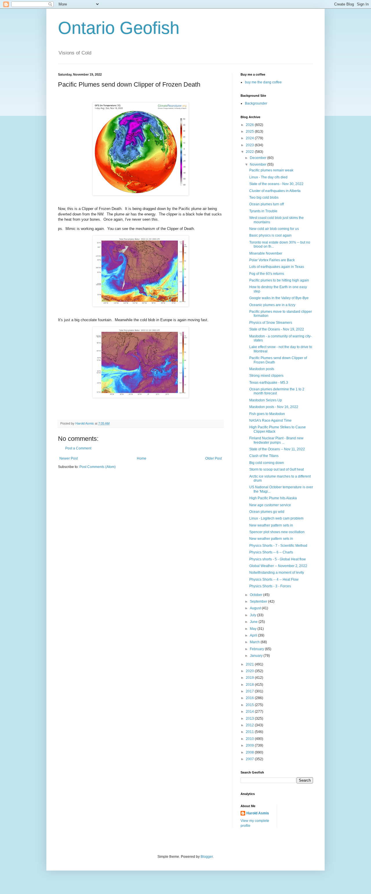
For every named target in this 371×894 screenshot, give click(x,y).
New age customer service (270, 505)
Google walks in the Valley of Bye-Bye (279, 298)
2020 (250, 671)
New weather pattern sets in (271, 525)
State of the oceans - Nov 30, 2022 (276, 184)
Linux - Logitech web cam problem (276, 518)
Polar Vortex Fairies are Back (272, 260)
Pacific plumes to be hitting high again (279, 280)
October (256, 595)
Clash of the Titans (264, 456)
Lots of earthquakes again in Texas (276, 267)
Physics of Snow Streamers (270, 323)
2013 (250, 718)
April (254, 635)
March (255, 642)
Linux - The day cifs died (268, 177)
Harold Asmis (257, 813)
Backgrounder (256, 103)
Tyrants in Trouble (263, 211)
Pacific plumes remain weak (271, 170)
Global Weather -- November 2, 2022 (278, 566)
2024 (250, 138)
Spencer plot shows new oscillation (277, 532)
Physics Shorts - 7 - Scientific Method (278, 546)
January (256, 656)
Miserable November (265, 253)
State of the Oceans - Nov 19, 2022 (276, 329)
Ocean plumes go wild (266, 512)
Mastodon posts (261, 369)
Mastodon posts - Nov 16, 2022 (273, 407)
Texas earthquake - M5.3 (268, 383)
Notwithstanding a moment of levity (276, 573)
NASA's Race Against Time (270, 420)
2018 (250, 685)
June (254, 622)
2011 (250, 732)
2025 (250, 131)
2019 (250, 678)
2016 (250, 698)
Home (141, 458)
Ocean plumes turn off (266, 204)
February (257, 649)
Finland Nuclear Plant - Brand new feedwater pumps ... (276, 440)
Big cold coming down (266, 463)
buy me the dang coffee (263, 82)
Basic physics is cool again (270, 235)
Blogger (207, 857)
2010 (250, 739)
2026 (250, 125)
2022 (250, 152)
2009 (250, 745)
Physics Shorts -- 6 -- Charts (271, 552)
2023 (250, 145)
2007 (250, 759)
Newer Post (68, 458)
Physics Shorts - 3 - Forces (270, 586)
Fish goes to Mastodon (267, 414)
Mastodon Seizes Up (265, 400)
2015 (250, 705)
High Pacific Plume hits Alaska (273, 498)
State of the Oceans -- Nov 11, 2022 (277, 449)
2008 (250, 752)
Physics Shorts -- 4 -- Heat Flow (274, 579)
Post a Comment (78, 448)
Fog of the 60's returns (266, 274)
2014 (250, 712)
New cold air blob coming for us (274, 229)
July (253, 615)
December (258, 158)
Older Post (213, 458)
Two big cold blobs (264, 197)
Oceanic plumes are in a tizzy (272, 305)
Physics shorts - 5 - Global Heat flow (277, 559)
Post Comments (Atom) (97, 467)
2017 (250, 691)
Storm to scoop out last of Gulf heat (276, 469)
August (256, 608)
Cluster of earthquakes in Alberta (275, 191)
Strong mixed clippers (266, 376)
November (258, 164)
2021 (250, 664)
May (253, 629)
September (259, 601)
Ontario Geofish (118, 28)
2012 (250, 725)
